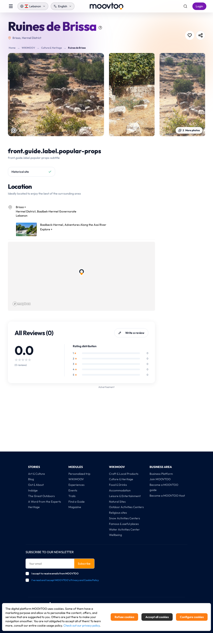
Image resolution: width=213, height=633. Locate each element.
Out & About (36, 485)
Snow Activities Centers (124, 518)
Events (72, 490)
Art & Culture (36, 474)
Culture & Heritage (51, 47)
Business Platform (161, 474)
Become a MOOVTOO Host (167, 495)
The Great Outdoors (41, 496)
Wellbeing (115, 535)
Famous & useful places (124, 524)
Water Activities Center (124, 529)
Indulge (33, 490)
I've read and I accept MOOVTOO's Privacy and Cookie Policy (65, 580)
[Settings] (185, 6)
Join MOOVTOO (160, 479)
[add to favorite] (189, 35)
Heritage (34, 507)
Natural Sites (117, 501)
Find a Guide (76, 501)
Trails (72, 496)
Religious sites (118, 513)
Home (12, 47)
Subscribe (84, 563)
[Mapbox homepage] (21, 303)
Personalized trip (79, 474)
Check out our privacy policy (81, 625)
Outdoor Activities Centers (126, 507)
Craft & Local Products (123, 474)
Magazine (74, 507)
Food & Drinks (118, 485)
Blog (31, 479)
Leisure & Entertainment (125, 496)
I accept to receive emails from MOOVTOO (55, 573)
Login (199, 6)
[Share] (200, 35)
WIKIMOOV (28, 47)
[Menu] (11, 6)
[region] (81, 276)
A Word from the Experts (44, 501)
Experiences (76, 485)
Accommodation (120, 490)
